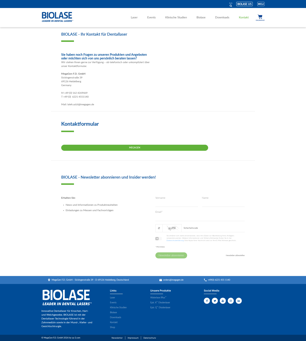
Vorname (160, 198)
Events (151, 17)
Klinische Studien (176, 17)
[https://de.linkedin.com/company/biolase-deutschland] (239, 301)
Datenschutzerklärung (175, 240)
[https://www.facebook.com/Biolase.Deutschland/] (207, 301)
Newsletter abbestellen (235, 255)
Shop (260, 17)
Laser (134, 17)
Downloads (222, 17)
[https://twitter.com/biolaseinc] (215, 301)
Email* (159, 212)
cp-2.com (76, 338)
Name (205, 198)
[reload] (159, 228)
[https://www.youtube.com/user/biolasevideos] (223, 301)
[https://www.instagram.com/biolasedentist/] (231, 301)
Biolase (201, 17)
